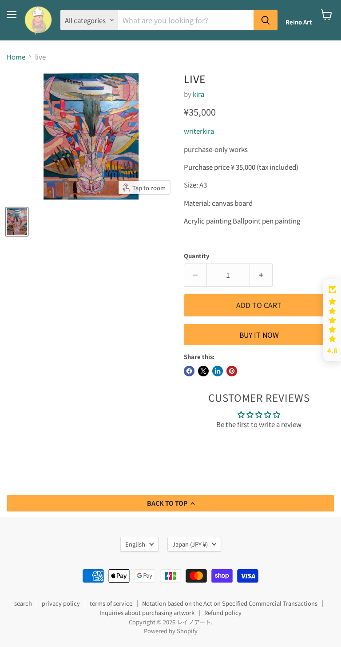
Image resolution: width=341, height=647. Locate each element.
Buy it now (259, 335)
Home (16, 56)
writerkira (199, 131)
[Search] (266, 20)
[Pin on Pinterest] (231, 371)
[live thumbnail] (17, 222)
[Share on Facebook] (189, 371)
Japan (190, 544)
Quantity (197, 255)
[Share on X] (203, 371)
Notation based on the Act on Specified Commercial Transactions (229, 603)
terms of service (111, 603)
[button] (332, 320)
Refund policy (223, 612)
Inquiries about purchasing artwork (146, 612)
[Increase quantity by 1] (261, 275)
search (23, 603)
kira (198, 94)
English (135, 544)
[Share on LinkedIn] (217, 371)
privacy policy (61, 603)
